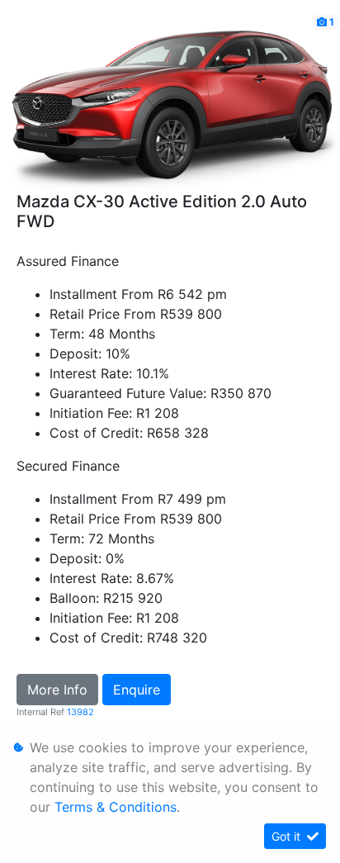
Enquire (136, 689)
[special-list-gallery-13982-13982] (170, 101)
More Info (57, 689)
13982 (80, 712)
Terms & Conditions (115, 807)
